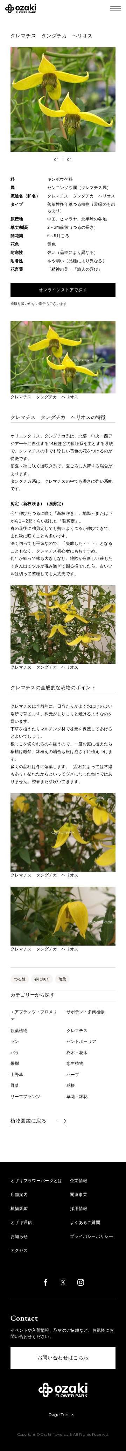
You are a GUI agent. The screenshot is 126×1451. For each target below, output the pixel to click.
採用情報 (78, 1208)
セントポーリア (81, 1041)
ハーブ (72, 1074)
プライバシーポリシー (91, 1236)
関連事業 (78, 1194)
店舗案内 (19, 1194)
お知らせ (19, 1236)
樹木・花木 (77, 1052)
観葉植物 (18, 1030)
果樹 (14, 1063)
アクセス (19, 1250)
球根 (70, 1085)
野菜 (14, 1085)
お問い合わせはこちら (63, 1357)
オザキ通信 (21, 1222)
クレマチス (77, 1030)
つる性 (20, 979)
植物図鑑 (19, 1208)
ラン (14, 1041)
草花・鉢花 (77, 1096)
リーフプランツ (25, 1096)
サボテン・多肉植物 (85, 1011)
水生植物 (74, 1063)
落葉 (62, 979)
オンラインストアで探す (63, 289)
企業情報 (78, 1180)
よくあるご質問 (85, 1222)
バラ (14, 1052)
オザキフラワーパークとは (36, 1180)
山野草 (16, 1074)
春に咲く (42, 979)
